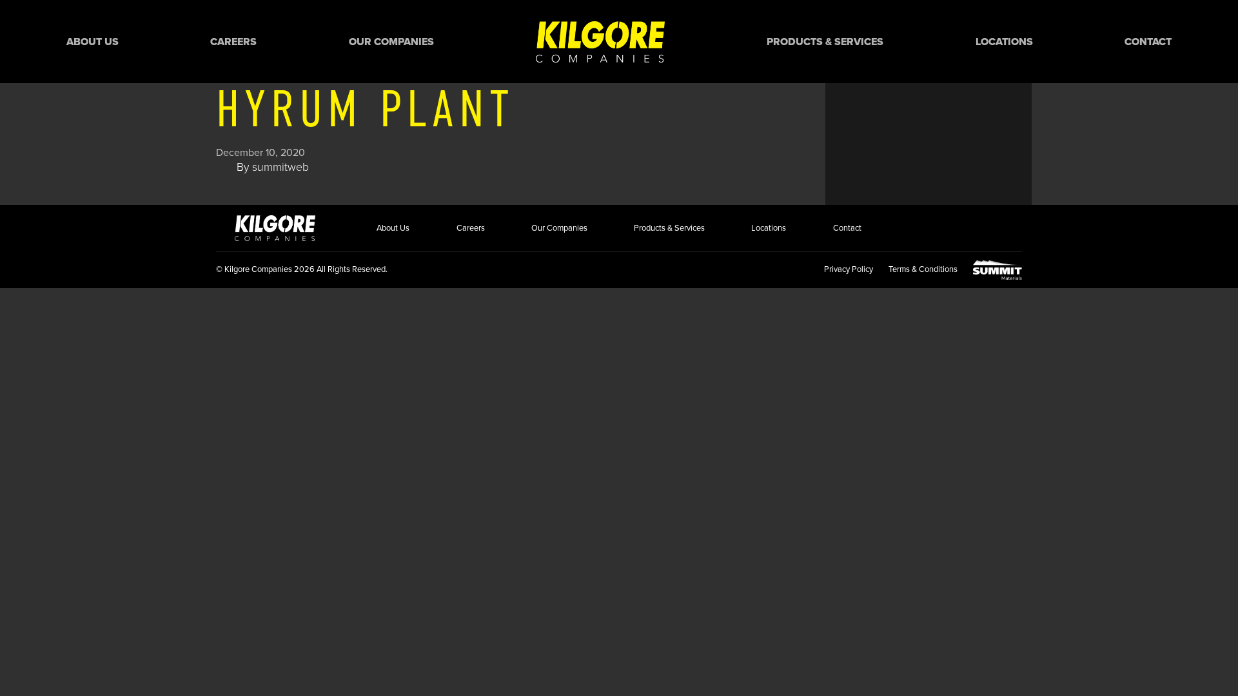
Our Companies (391, 41)
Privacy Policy (848, 269)
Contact (1148, 41)
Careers (233, 41)
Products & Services (825, 41)
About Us (92, 41)
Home (600, 42)
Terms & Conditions (923, 269)
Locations (1004, 41)
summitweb (280, 167)
